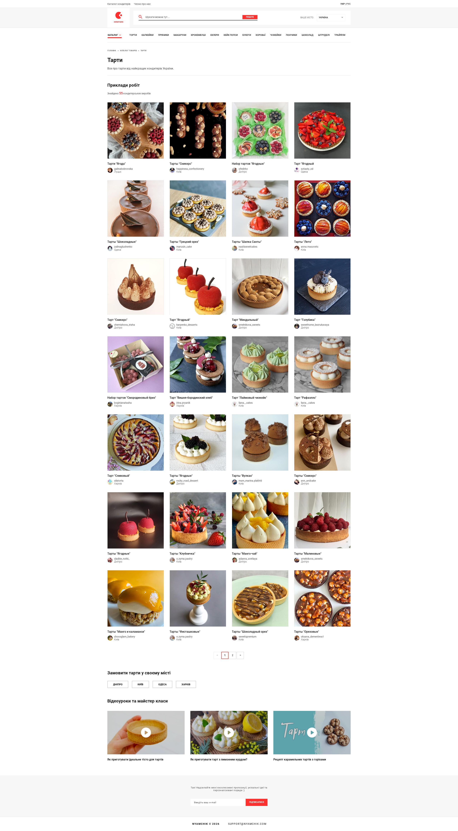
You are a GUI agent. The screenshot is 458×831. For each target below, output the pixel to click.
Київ (140, 684)
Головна (111, 51)
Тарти (144, 51)
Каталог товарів (128, 51)
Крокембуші (198, 35)
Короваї (260, 35)
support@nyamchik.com (247, 823)
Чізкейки (275, 35)
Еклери (214, 35)
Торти (133, 35)
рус (348, 4)
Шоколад (307, 35)
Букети (246, 35)
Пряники (163, 35)
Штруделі (324, 35)
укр (342, 4)
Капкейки (148, 35)
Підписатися (256, 802)
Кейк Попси (231, 35)
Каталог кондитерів (118, 4)
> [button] (240, 655)
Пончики (291, 35)
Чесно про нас (142, 4)
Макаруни (180, 35)
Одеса (162, 684)
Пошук (250, 17)
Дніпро (118, 684)
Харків (186, 684)
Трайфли (339, 35)
